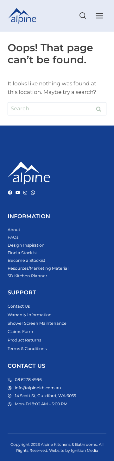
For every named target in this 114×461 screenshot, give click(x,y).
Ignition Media (84, 450)
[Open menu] (99, 15)
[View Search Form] (82, 15)
